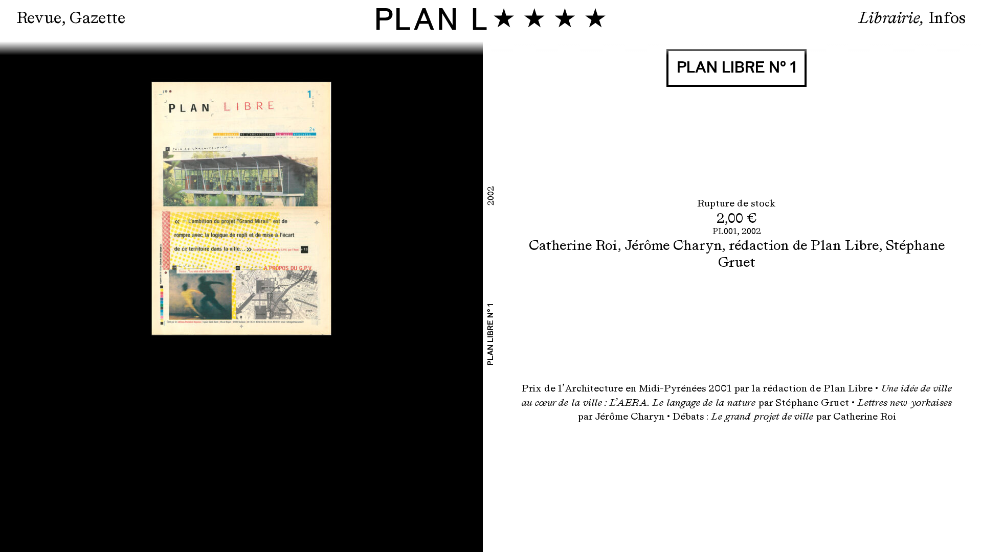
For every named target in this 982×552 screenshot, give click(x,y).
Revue (38, 17)
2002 (751, 231)
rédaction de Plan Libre (804, 245)
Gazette (97, 17)
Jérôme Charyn (673, 245)
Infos (947, 17)
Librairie (889, 17)
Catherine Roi (573, 245)
